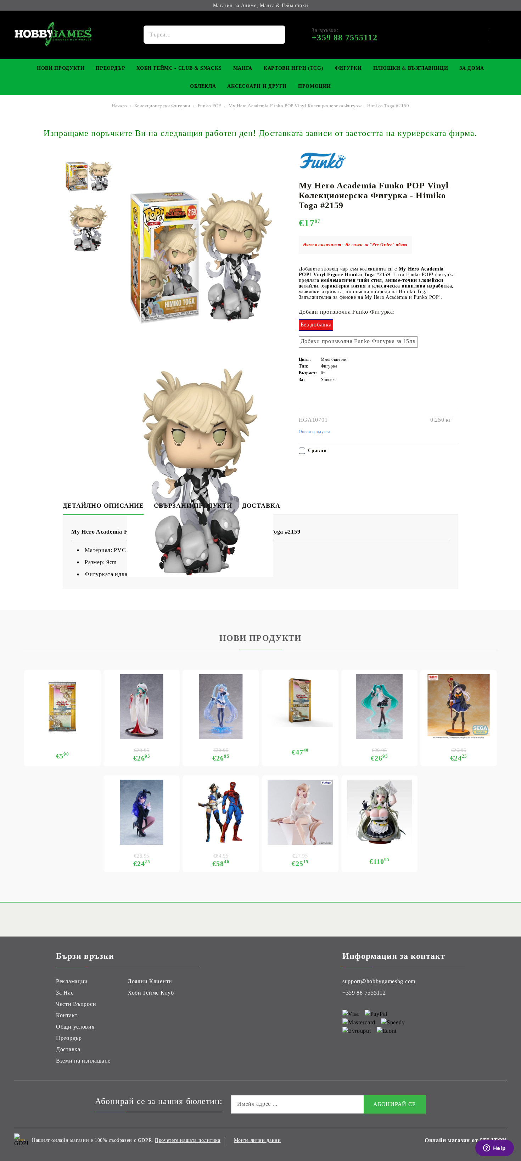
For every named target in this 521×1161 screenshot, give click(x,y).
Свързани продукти (193, 505)
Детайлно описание (103, 505)
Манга (242, 68)
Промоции (314, 86)
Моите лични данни (257, 1140)
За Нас (64, 993)
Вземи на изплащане (83, 1061)
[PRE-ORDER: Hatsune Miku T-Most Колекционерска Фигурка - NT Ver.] (379, 706)
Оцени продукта (314, 431)
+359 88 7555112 (364, 993)
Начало (119, 105)
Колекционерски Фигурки (162, 105)
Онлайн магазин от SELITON (466, 1140)
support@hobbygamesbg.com (378, 981)
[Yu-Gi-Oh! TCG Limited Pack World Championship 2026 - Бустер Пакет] (62, 706)
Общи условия (75, 1027)
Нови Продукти (60, 68)
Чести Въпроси (76, 1004)
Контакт (67, 1015)
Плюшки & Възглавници (410, 68)
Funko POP (209, 105)
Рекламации (72, 981)
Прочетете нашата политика (187, 1140)
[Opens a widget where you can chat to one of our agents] (494, 1148)
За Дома (471, 68)
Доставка (261, 505)
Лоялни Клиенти (150, 981)
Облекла (203, 86)
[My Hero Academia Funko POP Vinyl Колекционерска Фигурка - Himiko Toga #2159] (88, 176)
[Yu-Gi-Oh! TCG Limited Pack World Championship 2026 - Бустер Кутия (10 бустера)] (300, 700)
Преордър (110, 68)
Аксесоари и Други (257, 86)
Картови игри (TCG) (293, 68)
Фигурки (348, 68)
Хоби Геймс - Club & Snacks (179, 68)
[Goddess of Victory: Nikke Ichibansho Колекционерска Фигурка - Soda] (379, 812)
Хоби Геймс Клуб (151, 993)
